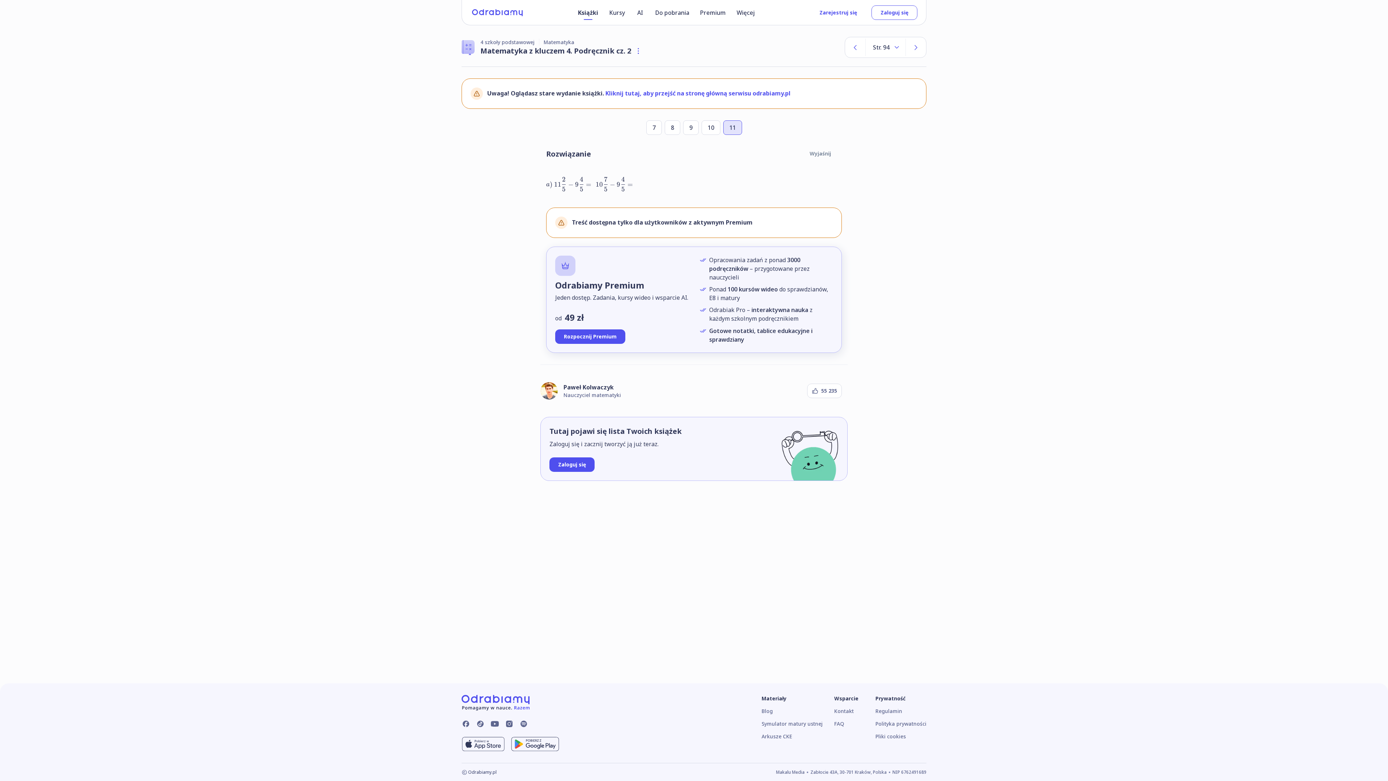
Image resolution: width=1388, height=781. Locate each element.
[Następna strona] (916, 47)
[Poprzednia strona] (855, 47)
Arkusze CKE (777, 736)
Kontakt (844, 711)
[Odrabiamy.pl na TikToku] (480, 724)
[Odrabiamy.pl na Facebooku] (466, 724)
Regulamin (888, 711)
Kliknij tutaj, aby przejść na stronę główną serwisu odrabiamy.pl (698, 93)
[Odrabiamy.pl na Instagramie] (509, 724)
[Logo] (497, 13)
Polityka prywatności (900, 723)
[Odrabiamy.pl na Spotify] (523, 724)
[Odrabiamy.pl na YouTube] (494, 724)
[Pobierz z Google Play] (535, 744)
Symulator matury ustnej (792, 723)
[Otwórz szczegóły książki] (638, 51)
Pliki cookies (890, 736)
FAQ (839, 723)
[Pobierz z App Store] (483, 744)
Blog (767, 711)
